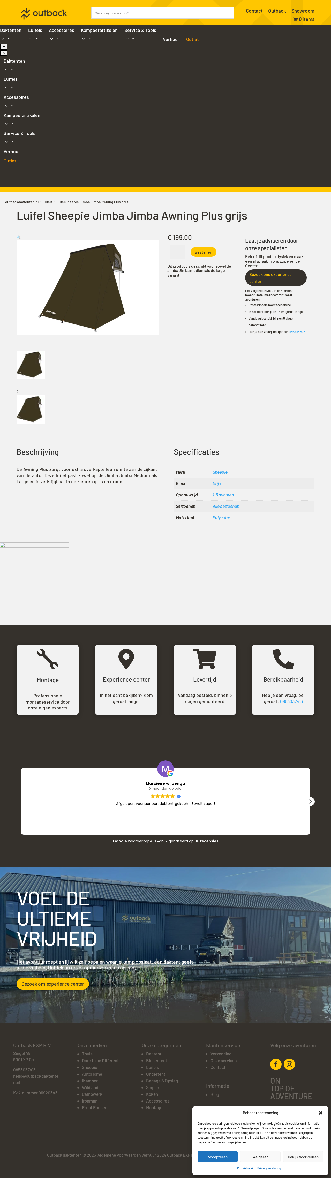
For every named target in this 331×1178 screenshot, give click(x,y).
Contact (254, 11)
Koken (152, 1094)
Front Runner (94, 1107)
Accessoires (157, 1100)
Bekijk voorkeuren (303, 1156)
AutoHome (92, 1073)
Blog (214, 1094)
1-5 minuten (223, 494)
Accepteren (218, 1156)
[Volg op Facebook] (276, 1064)
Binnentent (156, 1060)
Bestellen (203, 252)
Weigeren (260, 1156)
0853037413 (297, 332)
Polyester (221, 517)
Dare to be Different (100, 1060)
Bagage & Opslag (162, 1080)
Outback (277, 11)
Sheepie (220, 472)
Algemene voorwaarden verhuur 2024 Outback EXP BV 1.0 (149, 1154)
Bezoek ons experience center (270, 278)
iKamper (90, 1080)
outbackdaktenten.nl (22, 202)
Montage (154, 1107)
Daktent (153, 1053)
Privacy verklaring (269, 1168)
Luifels (47, 202)
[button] (320, 1112)
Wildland (90, 1087)
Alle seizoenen (226, 506)
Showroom (302, 11)
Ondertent (155, 1073)
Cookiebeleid (246, 1168)
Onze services (223, 1060)
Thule (87, 1053)
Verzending (220, 1053)
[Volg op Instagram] (289, 1064)
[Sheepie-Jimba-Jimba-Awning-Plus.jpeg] (34, 546)
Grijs (217, 483)
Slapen (152, 1087)
